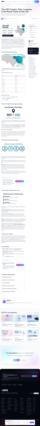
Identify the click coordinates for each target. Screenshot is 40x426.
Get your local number (19, 181)
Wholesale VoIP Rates (29, 409)
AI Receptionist (16, 401)
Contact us (21, 227)
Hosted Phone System (4, 410)
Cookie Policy (9, 423)
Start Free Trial (16, 360)
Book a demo (31, 393)
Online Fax (2, 407)
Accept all (32, 422)
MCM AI (15, 399)
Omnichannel (9, 399)
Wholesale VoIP (29, 407)
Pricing (26, 1)
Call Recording (9, 408)
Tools (18, 1)
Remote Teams (22, 409)
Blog (4, 5)
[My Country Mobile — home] (2, 2)
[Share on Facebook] (36, 18)
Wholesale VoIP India (29, 410)
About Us (34, 401)
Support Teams (22, 408)
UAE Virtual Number (29, 406)
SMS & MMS (2, 403)
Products (6, 1)
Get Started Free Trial (36, 1)
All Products (34, 399)
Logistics (21, 405)
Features (10, 1)
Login (32, 1)
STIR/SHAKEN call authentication (15, 239)
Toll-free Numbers (3, 413)
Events (34, 408)
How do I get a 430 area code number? (8, 291)
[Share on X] (35, 18)
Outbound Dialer (10, 401)
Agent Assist (9, 402)
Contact (34, 412)
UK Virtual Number (29, 403)
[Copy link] (38, 18)
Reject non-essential (26, 422)
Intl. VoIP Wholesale (29, 413)
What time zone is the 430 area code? (8, 285)
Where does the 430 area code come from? (9, 288)
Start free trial (36, 393)
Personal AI (15, 410)
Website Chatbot (3, 409)
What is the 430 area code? (6, 277)
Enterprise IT (22, 412)
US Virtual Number (29, 402)
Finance (21, 401)
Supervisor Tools (10, 409)
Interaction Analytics (10, 405)
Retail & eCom (22, 402)
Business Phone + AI (3, 399)
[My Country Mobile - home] (4, 390)
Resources (23, 1)
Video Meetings (3, 406)
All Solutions (21, 399)
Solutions (14, 1)
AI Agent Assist (16, 405)
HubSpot (34, 409)
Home (2, 5)
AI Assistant (15, 402)
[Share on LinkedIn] (33, 18)
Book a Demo (24, 360)
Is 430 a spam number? (6, 282)
